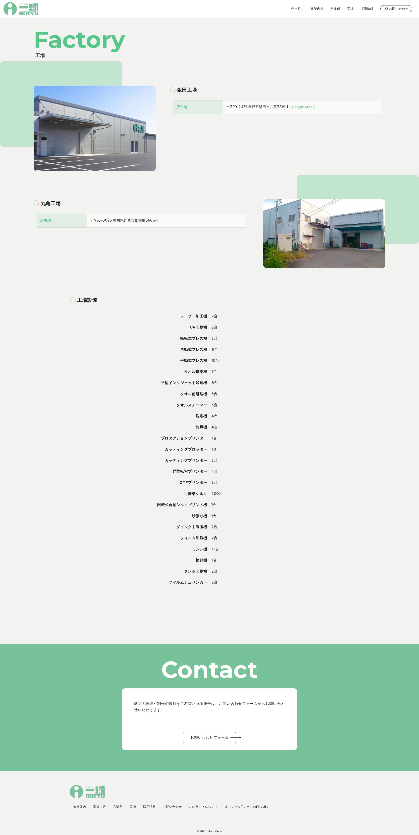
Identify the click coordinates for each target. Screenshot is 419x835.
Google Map (302, 107)
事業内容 (317, 9)
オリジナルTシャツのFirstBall (247, 807)
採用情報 (367, 9)
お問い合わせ (398, 9)
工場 (350, 9)
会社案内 (297, 9)
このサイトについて (203, 807)
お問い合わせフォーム (209, 737)
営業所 (335, 9)
